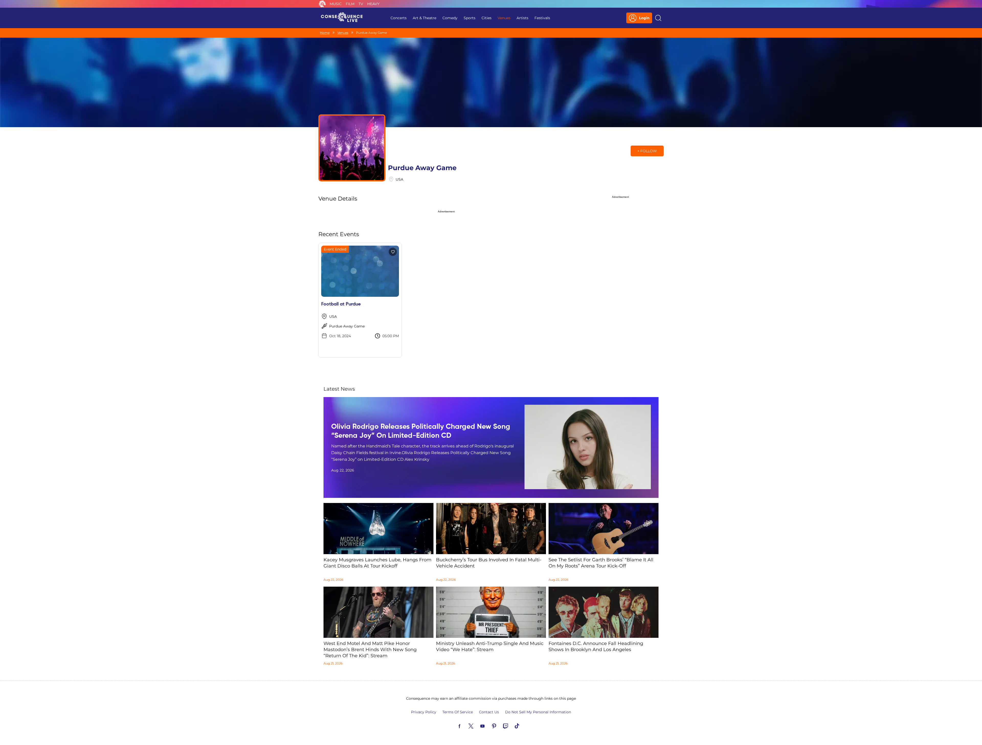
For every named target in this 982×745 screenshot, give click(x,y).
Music (336, 4)
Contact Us (489, 712)
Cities (487, 18)
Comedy (449, 18)
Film (350, 4)
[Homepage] (344, 18)
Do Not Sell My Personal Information (538, 712)
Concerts (398, 18)
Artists (522, 18)
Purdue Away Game (347, 326)
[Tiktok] (523, 725)
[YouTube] (488, 725)
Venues (504, 18)
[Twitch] (511, 725)
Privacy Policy (423, 712)
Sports (469, 18)
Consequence (322, 4)
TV (361, 4)
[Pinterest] (500, 725)
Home (325, 33)
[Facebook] (465, 725)
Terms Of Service (457, 712)
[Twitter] (476, 725)
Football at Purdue (341, 304)
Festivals (542, 18)
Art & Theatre (424, 18)
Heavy (373, 4)
